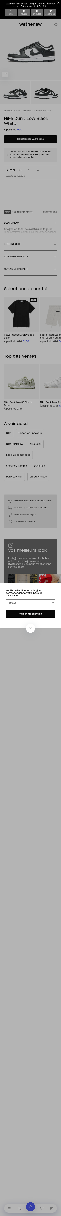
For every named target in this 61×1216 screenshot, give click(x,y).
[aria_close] (30, 628)
